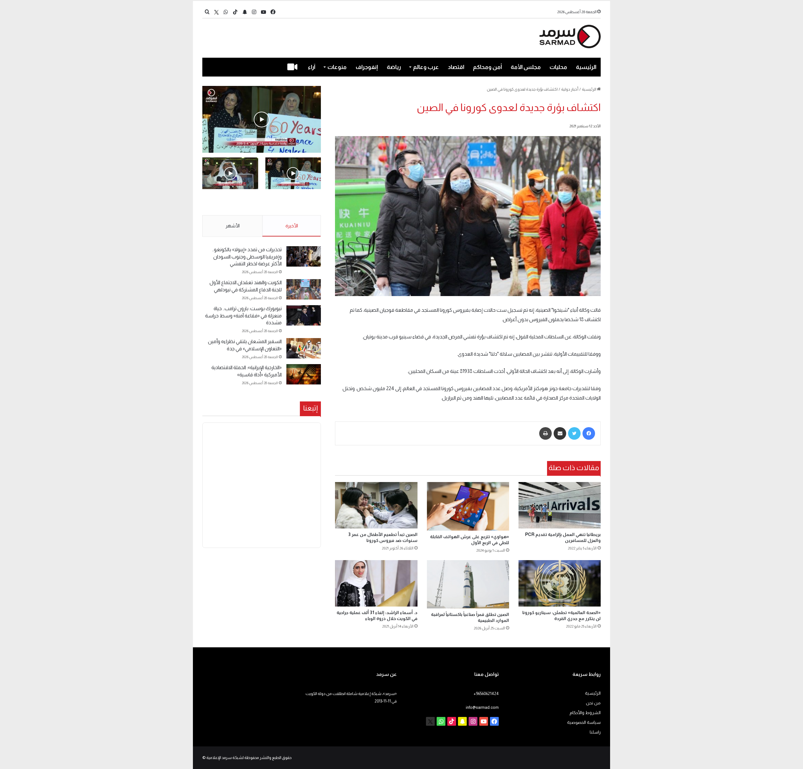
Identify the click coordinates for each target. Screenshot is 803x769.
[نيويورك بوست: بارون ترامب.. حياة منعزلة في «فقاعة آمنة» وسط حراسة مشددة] (303, 315)
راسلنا (595, 732)
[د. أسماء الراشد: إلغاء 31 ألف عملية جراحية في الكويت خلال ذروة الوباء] (376, 583)
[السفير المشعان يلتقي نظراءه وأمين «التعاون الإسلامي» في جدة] (303, 348)
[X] (216, 12)
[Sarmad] (570, 36)
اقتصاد (456, 67)
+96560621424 (486, 693)
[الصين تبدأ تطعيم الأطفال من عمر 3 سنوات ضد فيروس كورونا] (376, 505)
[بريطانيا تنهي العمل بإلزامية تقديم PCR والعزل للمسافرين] (559, 505)
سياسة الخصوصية (584, 722)
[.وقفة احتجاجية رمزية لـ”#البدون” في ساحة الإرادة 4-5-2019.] (261, 119)
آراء (311, 67)
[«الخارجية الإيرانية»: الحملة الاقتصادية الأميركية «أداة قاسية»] (303, 374)
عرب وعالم (426, 67)
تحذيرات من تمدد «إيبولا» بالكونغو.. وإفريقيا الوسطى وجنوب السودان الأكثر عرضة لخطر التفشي (247, 256)
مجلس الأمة (526, 67)
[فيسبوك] (588, 433)
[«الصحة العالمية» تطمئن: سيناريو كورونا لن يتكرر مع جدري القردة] (559, 583)
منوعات (337, 67)
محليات (558, 67)
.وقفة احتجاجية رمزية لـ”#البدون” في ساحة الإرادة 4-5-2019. (294, 202)
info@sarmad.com (482, 707)
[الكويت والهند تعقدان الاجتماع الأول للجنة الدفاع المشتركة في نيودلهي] (303, 289)
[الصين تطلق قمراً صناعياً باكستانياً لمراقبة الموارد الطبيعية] (468, 584)
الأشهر (233, 225)
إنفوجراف (367, 67)
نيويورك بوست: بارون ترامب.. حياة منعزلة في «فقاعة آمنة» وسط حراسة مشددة (243, 315)
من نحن (593, 703)
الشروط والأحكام (585, 712)
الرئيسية (586, 67)
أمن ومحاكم (487, 67)
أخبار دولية (569, 89)
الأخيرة (291, 225)
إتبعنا (310, 408)
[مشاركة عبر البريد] (560, 433)
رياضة (394, 67)
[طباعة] (545, 433)
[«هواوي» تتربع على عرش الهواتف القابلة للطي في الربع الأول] (468, 506)
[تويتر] (574, 433)
